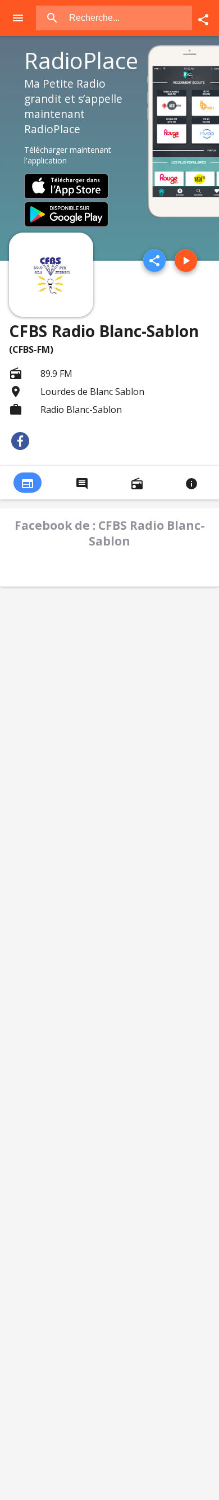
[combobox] (129, 18)
